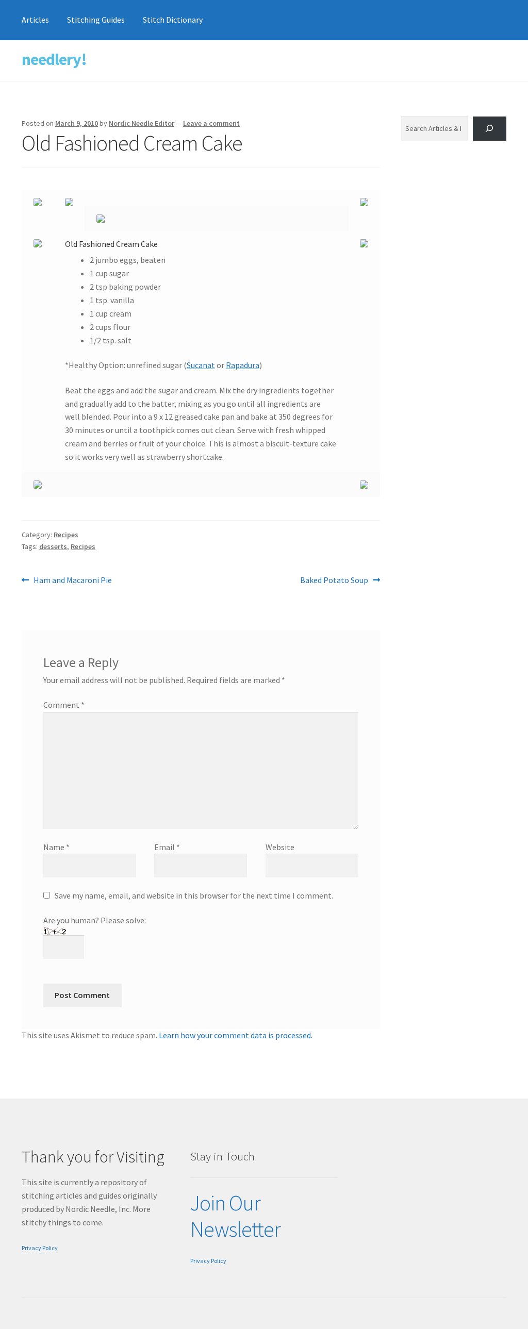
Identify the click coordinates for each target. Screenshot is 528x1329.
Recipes (66, 534)
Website (280, 847)
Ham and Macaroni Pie (72, 580)
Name (56, 847)
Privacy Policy (40, 1248)
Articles (35, 19)
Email (167, 847)
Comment (64, 705)
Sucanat (201, 365)
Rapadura (242, 365)
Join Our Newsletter (235, 1215)
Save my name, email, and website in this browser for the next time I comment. (194, 895)
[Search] (489, 129)
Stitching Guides (96, 19)
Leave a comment (211, 123)
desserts (53, 546)
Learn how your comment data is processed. (235, 1035)
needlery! (54, 59)
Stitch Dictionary (173, 19)
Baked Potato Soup (334, 580)
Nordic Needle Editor (141, 123)
